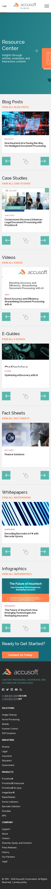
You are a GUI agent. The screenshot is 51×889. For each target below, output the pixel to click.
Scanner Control (10, 728)
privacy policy (20, 882)
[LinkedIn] (12, 690)
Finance (5, 746)
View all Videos (12, 262)
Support (6, 829)
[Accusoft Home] (24, 6)
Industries (8, 739)
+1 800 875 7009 (10, 695)
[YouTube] (16, 690)
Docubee (6, 811)
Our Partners (8, 856)
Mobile (5, 724)
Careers (6, 838)
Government (8, 765)
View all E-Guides (13, 339)
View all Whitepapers (16, 497)
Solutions (8, 708)
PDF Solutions (9, 733)
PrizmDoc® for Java (11, 787)
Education (7, 760)
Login (4, 6)
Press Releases (9, 847)
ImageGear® (8, 792)
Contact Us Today (20, 655)
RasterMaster (8, 797)
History (5, 852)
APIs (4, 815)
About (5, 833)
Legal (4, 751)
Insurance (7, 756)
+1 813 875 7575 (10, 699)
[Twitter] (7, 690)
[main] (25, 324)
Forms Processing (10, 719)
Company (7, 822)
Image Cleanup (9, 714)
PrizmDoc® (7, 778)
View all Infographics (17, 574)
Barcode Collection (11, 806)
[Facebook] (3, 690)
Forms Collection (10, 801)
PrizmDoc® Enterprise (13, 783)
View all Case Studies (16, 183)
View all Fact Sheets (15, 418)
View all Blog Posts (15, 107)
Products (7, 772)
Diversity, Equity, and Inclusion (17, 842)
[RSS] (21, 690)
